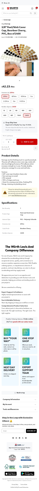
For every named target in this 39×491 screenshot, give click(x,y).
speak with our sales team (22, 322)
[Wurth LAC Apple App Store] (11, 474)
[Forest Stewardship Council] (9, 466)
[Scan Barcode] (35, 13)
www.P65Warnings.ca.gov (19, 195)
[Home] (12, 8)
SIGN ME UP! (31, 431)
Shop (6, 24)
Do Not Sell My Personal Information (19, 487)
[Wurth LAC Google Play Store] (27, 474)
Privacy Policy (15, 484)
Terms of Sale (24, 484)
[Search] (31, 13)
